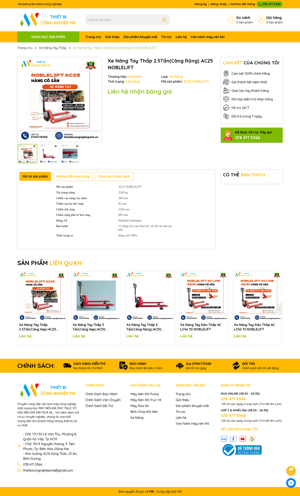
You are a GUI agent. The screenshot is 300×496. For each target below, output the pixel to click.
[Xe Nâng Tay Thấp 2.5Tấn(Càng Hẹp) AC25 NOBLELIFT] (42, 295)
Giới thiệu (112, 37)
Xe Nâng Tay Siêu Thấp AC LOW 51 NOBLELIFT (254, 327)
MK (179, 491)
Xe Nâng (136, 418)
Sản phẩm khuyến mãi (140, 37)
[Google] (252, 438)
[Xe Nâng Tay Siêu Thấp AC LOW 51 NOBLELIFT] (257, 295)
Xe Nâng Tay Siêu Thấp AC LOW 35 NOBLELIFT (200, 327)
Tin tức (166, 37)
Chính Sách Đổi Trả (99, 406)
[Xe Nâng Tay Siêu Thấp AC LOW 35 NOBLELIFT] (203, 295)
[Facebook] (233, 438)
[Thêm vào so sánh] (62, 283)
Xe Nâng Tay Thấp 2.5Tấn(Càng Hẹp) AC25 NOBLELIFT (37, 327)
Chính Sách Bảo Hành (101, 394)
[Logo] (48, 19)
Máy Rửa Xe (139, 406)
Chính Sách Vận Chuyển (103, 400)
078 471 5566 (271, 4)
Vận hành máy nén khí (207, 37)
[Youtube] (243, 438)
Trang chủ (93, 37)
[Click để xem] (59, 99)
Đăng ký (201, 4)
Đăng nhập (219, 4)
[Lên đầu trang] (291, 459)
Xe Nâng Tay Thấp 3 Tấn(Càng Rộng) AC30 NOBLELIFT (143, 327)
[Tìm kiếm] (164, 20)
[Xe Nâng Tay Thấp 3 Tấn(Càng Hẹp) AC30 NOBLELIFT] (96, 295)
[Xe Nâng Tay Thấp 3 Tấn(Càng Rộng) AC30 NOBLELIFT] (149, 295)
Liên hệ (181, 37)
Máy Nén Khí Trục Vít (145, 400)
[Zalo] (224, 438)
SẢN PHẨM (49, 263)
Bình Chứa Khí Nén (144, 412)
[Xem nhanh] (62, 290)
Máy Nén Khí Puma (144, 394)
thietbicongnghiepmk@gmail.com (48, 470)
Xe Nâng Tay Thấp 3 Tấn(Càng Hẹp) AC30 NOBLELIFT (89, 327)
